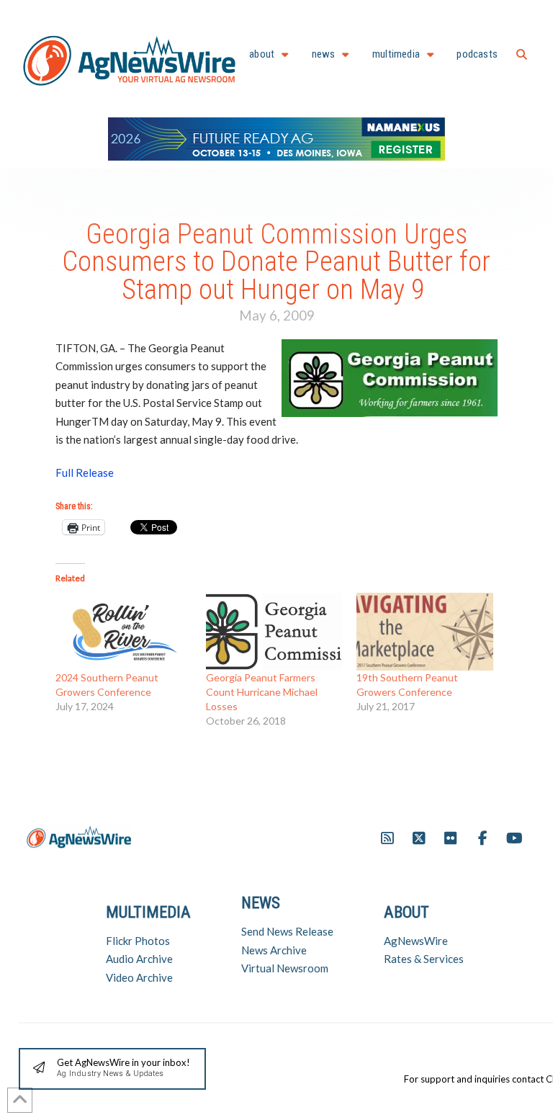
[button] (521, 54)
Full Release (84, 472)
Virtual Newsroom (284, 968)
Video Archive (139, 977)
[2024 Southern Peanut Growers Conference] (123, 632)
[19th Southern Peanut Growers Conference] (424, 632)
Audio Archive (139, 958)
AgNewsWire (416, 940)
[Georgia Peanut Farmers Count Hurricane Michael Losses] (274, 632)
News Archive (274, 950)
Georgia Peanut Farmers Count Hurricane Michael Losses (262, 691)
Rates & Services (424, 958)
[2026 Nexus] (276, 137)
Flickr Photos (138, 940)
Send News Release (287, 931)
